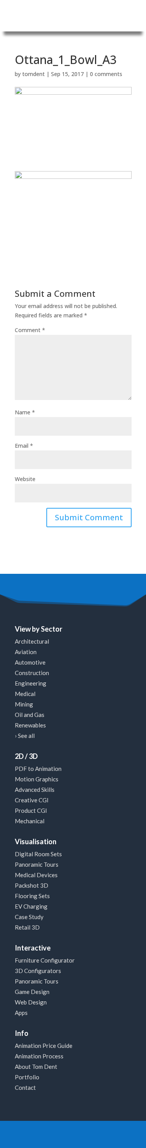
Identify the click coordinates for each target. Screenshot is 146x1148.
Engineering (30, 683)
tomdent (33, 74)
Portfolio (27, 1077)
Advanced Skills (35, 789)
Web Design (31, 1002)
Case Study (29, 916)
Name (25, 412)
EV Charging (31, 906)
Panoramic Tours (36, 864)
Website (25, 479)
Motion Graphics (36, 779)
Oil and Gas (29, 714)
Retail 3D (27, 927)
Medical (25, 693)
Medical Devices (36, 874)
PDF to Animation (38, 768)
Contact (25, 1087)
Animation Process (39, 1056)
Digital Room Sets (38, 853)
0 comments (106, 74)
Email (24, 445)
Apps (21, 1012)
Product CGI (31, 810)
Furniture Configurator (45, 960)
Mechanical (29, 820)
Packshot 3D (31, 885)
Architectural (32, 641)
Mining (24, 704)
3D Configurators (38, 970)
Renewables (30, 725)
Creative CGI (32, 800)
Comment (30, 330)
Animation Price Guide (43, 1045)
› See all (25, 735)
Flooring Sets (32, 895)
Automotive (30, 662)
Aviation (26, 651)
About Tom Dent (36, 1066)
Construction (32, 672)
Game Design (32, 991)
